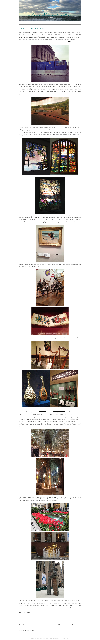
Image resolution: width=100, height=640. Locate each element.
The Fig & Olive (42, 411)
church (39, 132)
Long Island (23, 619)
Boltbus (47, 34)
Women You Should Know (59, 411)
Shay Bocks (46, 638)
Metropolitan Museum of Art (26, 37)
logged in (25, 630)
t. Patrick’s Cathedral (63, 418)
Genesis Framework (57, 638)
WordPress (68, 638)
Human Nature (52, 497)
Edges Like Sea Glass (50, 14)
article (69, 41)
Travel (26, 619)
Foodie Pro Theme (40, 638)
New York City (27, 620)
